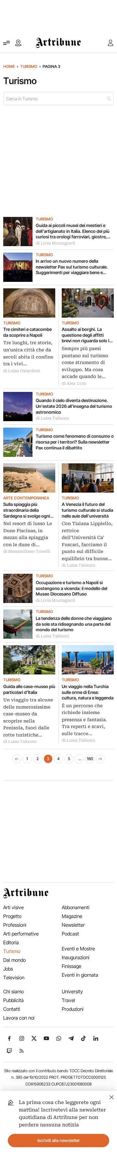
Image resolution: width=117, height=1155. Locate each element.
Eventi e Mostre (78, 949)
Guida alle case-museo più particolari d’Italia (29, 689)
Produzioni (73, 1009)
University (72, 991)
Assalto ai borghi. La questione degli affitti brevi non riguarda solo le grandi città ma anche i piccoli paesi (86, 335)
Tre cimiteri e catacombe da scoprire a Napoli (27, 332)
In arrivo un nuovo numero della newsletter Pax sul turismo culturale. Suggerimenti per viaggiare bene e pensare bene (72, 267)
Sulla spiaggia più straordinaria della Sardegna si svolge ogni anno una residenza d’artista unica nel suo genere (26, 510)
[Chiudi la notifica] (111, 1096)
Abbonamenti (75, 907)
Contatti (11, 1009)
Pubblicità (13, 1000)
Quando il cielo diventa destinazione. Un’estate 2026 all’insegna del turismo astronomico (74, 406)
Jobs (8, 969)
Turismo (28, 66)
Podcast (70, 934)
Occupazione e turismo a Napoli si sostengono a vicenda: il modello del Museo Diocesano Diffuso (71, 588)
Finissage (71, 966)
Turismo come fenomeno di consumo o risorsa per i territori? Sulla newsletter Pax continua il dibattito (75, 441)
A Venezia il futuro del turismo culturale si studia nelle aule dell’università (87, 510)
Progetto (12, 916)
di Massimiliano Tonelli (26, 551)
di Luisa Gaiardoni (21, 371)
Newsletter (73, 925)
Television (13, 977)
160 (90, 758)
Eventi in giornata (80, 975)
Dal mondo (14, 960)
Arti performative (21, 934)
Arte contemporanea (26, 498)
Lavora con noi (18, 1018)
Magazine (72, 916)
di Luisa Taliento (52, 418)
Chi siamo (13, 991)
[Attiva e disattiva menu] (6, 43)
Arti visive (13, 907)
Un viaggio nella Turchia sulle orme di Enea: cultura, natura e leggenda (87, 692)
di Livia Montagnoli (55, 243)
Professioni (14, 925)
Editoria (11, 942)
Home (9, 66)
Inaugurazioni (75, 957)
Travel (68, 1000)
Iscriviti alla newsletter (58, 1140)
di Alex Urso (74, 383)
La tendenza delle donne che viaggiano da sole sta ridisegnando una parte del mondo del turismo (74, 624)
